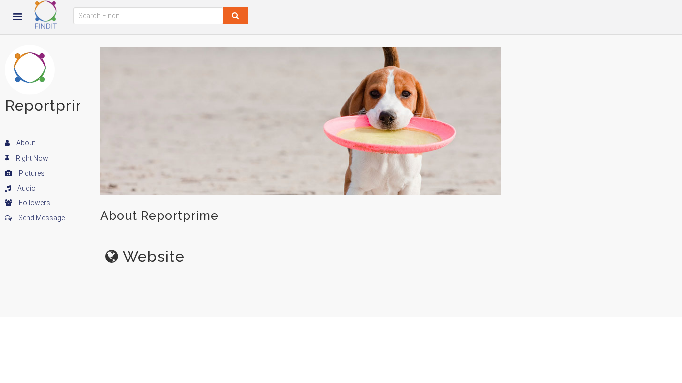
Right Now (31, 158)
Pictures (31, 173)
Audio (26, 188)
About (25, 143)
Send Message (41, 218)
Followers (33, 203)
